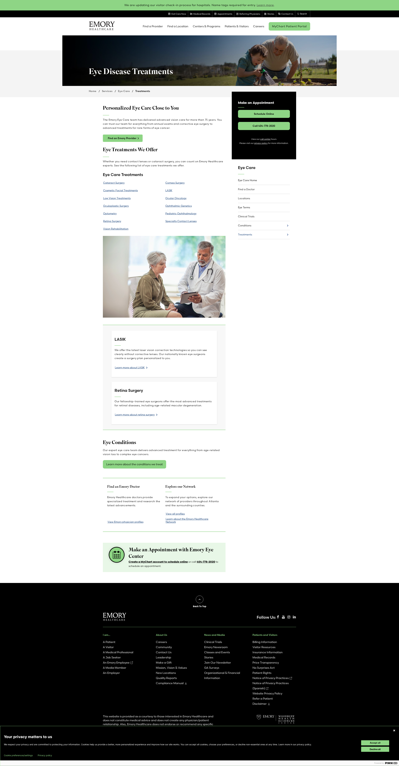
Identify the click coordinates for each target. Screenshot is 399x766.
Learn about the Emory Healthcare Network (187, 520)
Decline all (375, 749)
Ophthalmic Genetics (178, 205)
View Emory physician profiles (125, 521)
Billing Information (264, 642)
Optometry (110, 213)
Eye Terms (244, 207)
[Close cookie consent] (394, 730)
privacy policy (261, 143)
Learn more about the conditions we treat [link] (134, 464)
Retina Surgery (112, 221)
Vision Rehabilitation (115, 228)
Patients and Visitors (264, 634)
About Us (161, 634)
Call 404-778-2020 (264, 125)
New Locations (166, 673)
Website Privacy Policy (267, 693)
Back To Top (199, 606)
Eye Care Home (247, 180)
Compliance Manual (170, 683)
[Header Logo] (102, 26)
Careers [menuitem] (258, 26)
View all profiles (175, 513)
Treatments (245, 234)
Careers (161, 642)
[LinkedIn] (294, 617)
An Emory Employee (116, 662)
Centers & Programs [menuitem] (206, 26)
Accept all (375, 743)
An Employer (111, 673)
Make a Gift (164, 662)
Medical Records (263, 657)
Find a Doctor (246, 189)
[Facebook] (278, 617)
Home (92, 91)
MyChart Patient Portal (289, 26)
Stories (208, 657)
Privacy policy (45, 755)
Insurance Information (267, 652)
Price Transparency (265, 662)
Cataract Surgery (114, 182)
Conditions (244, 225)
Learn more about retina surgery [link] (135, 414)
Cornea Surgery (175, 182)
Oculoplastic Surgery (116, 205)
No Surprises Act (263, 667)
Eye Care (124, 91)
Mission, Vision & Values (171, 667)
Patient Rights (261, 673)
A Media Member (114, 667)
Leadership (163, 657)
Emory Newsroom (216, 647)
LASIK (168, 190)
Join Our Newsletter (217, 662)
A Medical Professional (118, 652)
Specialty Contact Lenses (181, 221)
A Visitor (108, 647)
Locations (244, 198)
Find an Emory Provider (122, 138)
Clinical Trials (246, 216)
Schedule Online (264, 113)
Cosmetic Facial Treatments (120, 190)
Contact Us (163, 652)
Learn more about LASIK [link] (130, 367)
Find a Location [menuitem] (177, 26)
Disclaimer (259, 704)
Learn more (265, 5)
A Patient (109, 642)
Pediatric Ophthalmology (180, 213)
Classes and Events (217, 652)
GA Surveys (211, 667)
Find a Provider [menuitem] (153, 26)
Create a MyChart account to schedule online (158, 561)
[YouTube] (283, 617)
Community (164, 647)
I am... (106, 634)
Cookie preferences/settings (18, 755)
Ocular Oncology (175, 198)
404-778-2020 (206, 561)
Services (107, 91)
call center (265, 139)
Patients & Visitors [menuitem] (237, 26)
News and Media (214, 634)
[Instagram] (289, 617)
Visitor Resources (263, 647)
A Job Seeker (112, 657)
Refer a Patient (262, 698)
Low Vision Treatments (117, 198)
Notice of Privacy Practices (270, 678)
